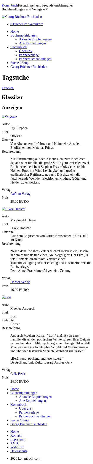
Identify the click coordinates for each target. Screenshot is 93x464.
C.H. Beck (17, 374)
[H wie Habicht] (13, 209)
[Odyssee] (9, 117)
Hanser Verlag (20, 282)
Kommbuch (10, 5)
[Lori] (6, 297)
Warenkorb (26, 24)
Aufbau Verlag (20, 193)
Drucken (8, 88)
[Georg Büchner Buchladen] (22, 16)
